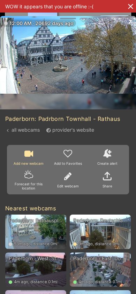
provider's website (73, 130)
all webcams (26, 130)
